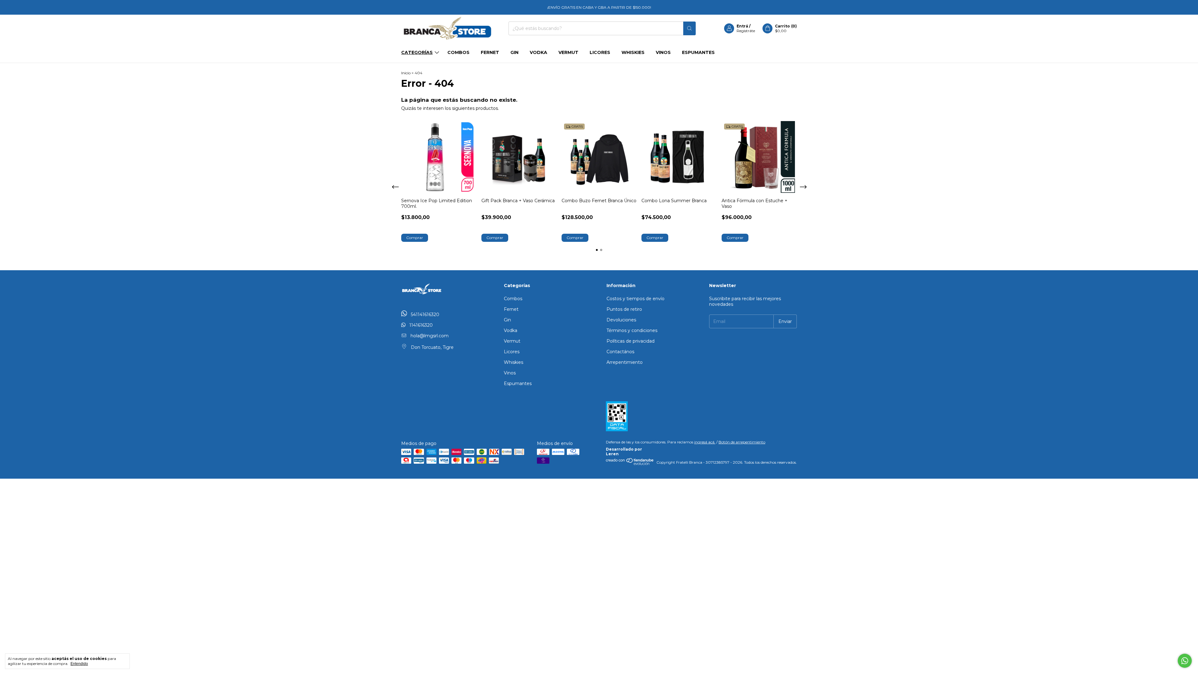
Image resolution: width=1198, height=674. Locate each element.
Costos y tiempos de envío (635, 298)
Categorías (417, 52)
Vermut (568, 52)
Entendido (79, 664)
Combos (458, 52)
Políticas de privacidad (630, 341)
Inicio (406, 73)
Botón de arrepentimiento (741, 442)
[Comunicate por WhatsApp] (1185, 661)
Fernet (490, 52)
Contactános (620, 351)
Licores (600, 52)
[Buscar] (689, 28)
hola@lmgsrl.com (430, 336)
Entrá (742, 26)
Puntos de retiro (624, 309)
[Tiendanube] (630, 464)
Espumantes (698, 52)
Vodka (538, 52)
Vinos (663, 52)
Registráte (746, 30)
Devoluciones (621, 320)
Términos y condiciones (631, 330)
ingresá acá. (704, 442)
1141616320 (420, 325)
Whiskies (633, 52)
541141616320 (424, 314)
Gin (514, 52)
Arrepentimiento (624, 362)
